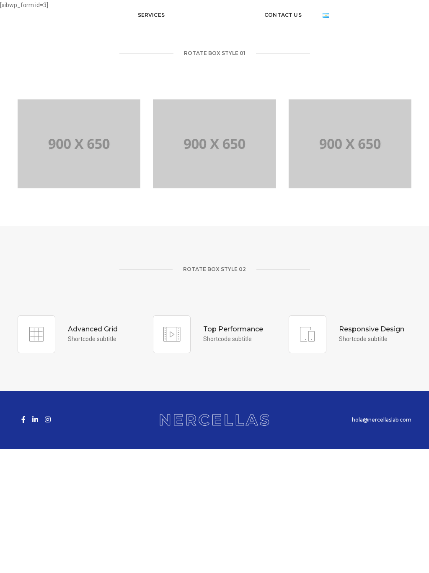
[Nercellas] (214, 15)
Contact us (283, 15)
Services (151, 15)
